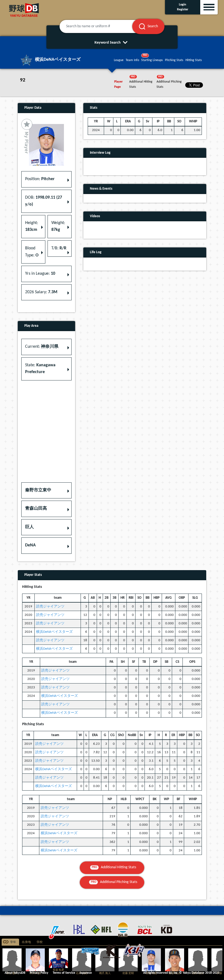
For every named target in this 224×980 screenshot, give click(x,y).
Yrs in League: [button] (40, 273)
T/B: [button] (58, 248)
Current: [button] (41, 346)
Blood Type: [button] (32, 252)
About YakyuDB (15, 973)
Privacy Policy (39, 973)
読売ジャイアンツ (50, 606)
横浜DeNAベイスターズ (54, 632)
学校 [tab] (40, 942)
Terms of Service (64, 973)
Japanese (85, 973)
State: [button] (40, 368)
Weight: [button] (58, 226)
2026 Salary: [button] (41, 292)
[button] (46, 490)
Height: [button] (31, 226)
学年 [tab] (13, 942)
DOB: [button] (43, 201)
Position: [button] (40, 179)
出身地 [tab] (26, 942)
